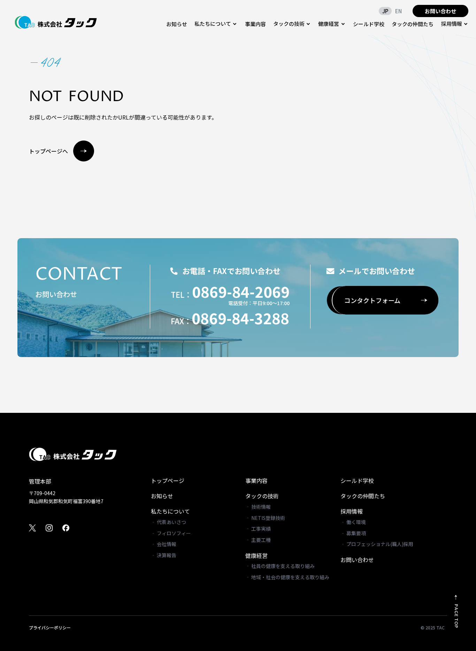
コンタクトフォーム (372, 300)
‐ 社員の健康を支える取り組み (280, 566)
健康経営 (256, 555)
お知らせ (176, 24)
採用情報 (351, 511)
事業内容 (255, 24)
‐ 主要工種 (258, 540)
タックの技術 (262, 496)
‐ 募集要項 (353, 533)
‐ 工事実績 (258, 528)
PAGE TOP (455, 616)
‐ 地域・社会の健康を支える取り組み (287, 577)
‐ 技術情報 (258, 506)
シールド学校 (368, 24)
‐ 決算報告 (163, 555)
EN (398, 11)
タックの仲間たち (412, 24)
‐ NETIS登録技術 (265, 518)
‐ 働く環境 (353, 522)
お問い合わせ (440, 11)
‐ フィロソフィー (171, 533)
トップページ (167, 480)
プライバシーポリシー (50, 627)
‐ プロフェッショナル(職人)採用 (376, 544)
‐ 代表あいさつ (168, 522)
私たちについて (170, 511)
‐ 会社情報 (163, 544)
